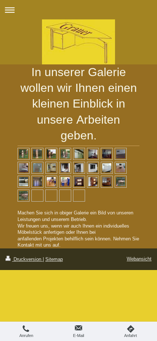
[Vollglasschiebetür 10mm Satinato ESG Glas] (79, 153)
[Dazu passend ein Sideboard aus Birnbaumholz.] (106, 181)
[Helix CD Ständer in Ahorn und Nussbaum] (51, 153)
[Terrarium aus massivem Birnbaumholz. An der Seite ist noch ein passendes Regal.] (92, 181)
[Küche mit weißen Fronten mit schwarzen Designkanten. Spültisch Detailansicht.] (23, 181)
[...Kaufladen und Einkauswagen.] (65, 181)
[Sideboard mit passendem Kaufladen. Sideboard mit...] (51, 181)
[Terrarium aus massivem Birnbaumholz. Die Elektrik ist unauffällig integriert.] (79, 181)
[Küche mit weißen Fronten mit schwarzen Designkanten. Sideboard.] (106, 167)
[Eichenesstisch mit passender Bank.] (120, 181)
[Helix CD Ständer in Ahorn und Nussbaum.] (23, 153)
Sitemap (54, 259)
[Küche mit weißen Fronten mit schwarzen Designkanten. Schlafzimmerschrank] (37, 181)
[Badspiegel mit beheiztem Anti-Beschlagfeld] (37, 167)
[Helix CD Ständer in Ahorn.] (37, 153)
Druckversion (27, 259)
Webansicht (139, 259)
